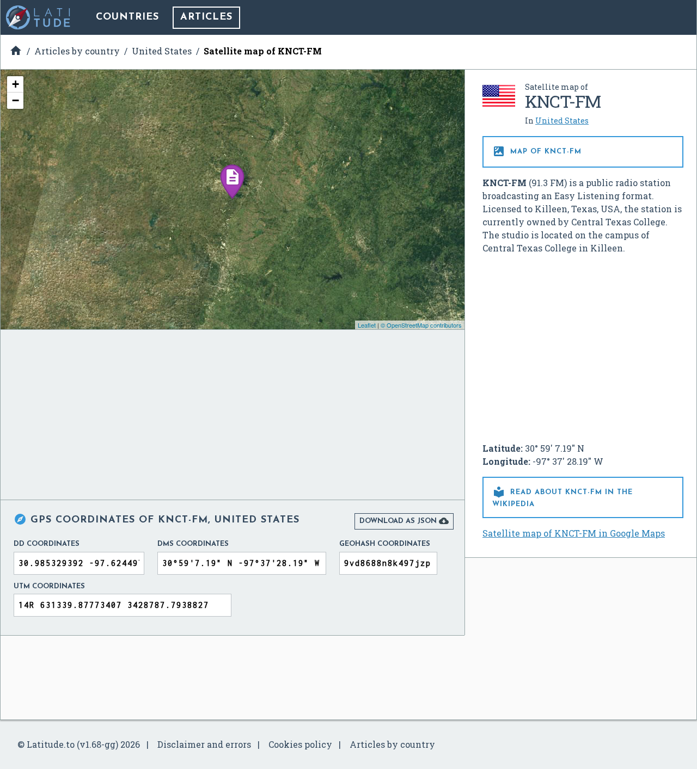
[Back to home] (39, 17)
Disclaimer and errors (204, 744)
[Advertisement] (583, 344)
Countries (127, 17)
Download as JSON (404, 521)
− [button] (15, 100)
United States (562, 120)
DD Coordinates (47, 543)
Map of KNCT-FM (537, 151)
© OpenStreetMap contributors (421, 325)
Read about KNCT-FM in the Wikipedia (562, 496)
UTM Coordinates (49, 586)
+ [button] (15, 84)
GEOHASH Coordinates (384, 543)
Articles (206, 17)
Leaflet (367, 325)
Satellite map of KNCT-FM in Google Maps (573, 533)
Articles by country (392, 744)
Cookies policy (300, 744)
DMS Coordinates (193, 543)
